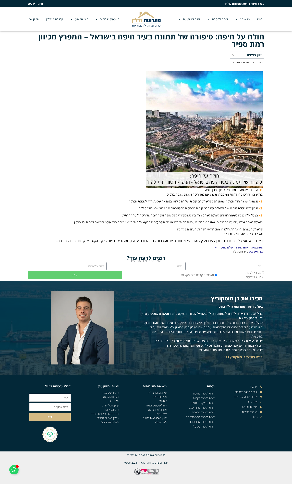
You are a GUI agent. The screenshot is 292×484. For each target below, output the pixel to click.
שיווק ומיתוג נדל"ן (158, 392)
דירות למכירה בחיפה (204, 393)
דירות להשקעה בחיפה (203, 403)
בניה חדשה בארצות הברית (105, 414)
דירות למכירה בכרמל (204, 426)
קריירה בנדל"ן (54, 19)
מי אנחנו (244, 19)
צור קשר (34, 19)
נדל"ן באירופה (111, 410)
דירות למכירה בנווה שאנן (202, 407)
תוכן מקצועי (81, 19)
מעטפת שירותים (109, 19)
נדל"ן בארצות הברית (108, 418)
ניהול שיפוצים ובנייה (156, 405)
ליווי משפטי (161, 422)
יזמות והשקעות (192, 19)
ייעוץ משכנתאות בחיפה (155, 418)
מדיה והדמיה (160, 397)
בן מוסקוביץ (256, 251)
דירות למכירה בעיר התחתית (200, 417)
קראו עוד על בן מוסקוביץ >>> (243, 357)
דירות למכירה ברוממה (203, 412)
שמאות (163, 401)
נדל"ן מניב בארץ (110, 392)
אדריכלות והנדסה (157, 410)
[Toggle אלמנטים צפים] (14, 469)
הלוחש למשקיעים (110, 422)
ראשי (260, 19)
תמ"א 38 (114, 401)
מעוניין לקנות (253, 273)
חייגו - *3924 (35, 4)
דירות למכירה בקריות (204, 398)
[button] (233, 55)
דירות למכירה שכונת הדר (201, 422)
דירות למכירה (220, 19)
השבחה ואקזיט (111, 397)
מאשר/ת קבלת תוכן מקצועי (197, 275)
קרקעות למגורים (110, 405)
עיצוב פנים (161, 414)
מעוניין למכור (253, 277)
